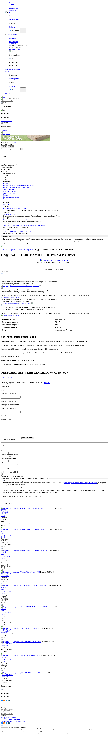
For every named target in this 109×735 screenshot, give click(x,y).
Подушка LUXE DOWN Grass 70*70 (26, 628)
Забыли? (12, 27)
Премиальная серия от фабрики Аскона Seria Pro (20, 220)
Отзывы (47, 383)
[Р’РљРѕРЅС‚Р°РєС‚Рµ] (2, 700)
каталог (4, 146)
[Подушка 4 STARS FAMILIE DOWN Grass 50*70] (7, 537)
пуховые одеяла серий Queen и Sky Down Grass (80, 483)
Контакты (12, 10)
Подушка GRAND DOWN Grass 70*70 (27, 655)
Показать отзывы (7, 377)
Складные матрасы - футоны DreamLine (17, 231)
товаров (12, 142)
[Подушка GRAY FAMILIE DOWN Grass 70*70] (7, 614)
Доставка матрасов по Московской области (18, 185)
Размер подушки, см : (8, 451)
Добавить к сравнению (16, 286)
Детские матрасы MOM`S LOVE (14, 208)
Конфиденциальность (10, 191)
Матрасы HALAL (9, 214)
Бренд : (3, 463)
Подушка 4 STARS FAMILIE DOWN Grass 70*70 (30, 551)
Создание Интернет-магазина (38, 733)
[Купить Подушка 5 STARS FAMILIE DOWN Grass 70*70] (5, 274)
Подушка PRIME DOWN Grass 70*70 (26, 572)
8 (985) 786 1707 (7, 714)
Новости (6, 199)
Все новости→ (8, 204)
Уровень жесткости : (8, 459)
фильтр (11, 146)
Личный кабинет (7, 721)
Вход (11, 12)
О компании (13, 8)
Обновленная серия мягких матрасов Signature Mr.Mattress (24, 225)
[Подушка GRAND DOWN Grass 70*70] (7, 661)
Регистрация (14, 19)
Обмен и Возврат (9, 189)
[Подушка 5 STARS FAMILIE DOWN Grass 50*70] (7, 516)
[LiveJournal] (9, 700)
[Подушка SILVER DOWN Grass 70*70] (7, 645)
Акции (11, 6)
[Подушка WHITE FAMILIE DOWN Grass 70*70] (7, 593)
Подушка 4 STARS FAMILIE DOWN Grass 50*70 (30, 529)
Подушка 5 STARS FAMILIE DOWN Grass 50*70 (30, 508)
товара (4, 130)
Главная (4, 250)
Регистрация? (13, 34)
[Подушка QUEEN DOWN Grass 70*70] (7, 677)
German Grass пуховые (25, 250)
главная (12, 3)
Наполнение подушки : (9, 455)
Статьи (5, 195)
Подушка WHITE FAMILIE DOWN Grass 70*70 (30, 585)
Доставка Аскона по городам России (16, 187)
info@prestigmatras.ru (8, 718)
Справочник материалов (11, 197)
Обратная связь (14, 49)
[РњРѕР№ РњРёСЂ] (6, 700)
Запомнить (16, 31)
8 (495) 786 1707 (21, 45)
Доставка (12, 4)
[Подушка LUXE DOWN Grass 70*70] (7, 632)
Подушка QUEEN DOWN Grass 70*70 (27, 673)
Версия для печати (12, 297)
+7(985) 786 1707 (15, 47)
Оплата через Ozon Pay (11, 193)
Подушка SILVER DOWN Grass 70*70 (27, 642)
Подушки (11, 250)
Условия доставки (32, 286)
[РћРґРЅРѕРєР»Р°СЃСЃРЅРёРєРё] (4, 700)
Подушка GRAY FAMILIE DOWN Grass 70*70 (30, 607)
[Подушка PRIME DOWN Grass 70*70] (7, 576)
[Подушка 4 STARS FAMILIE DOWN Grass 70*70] (7, 558)
